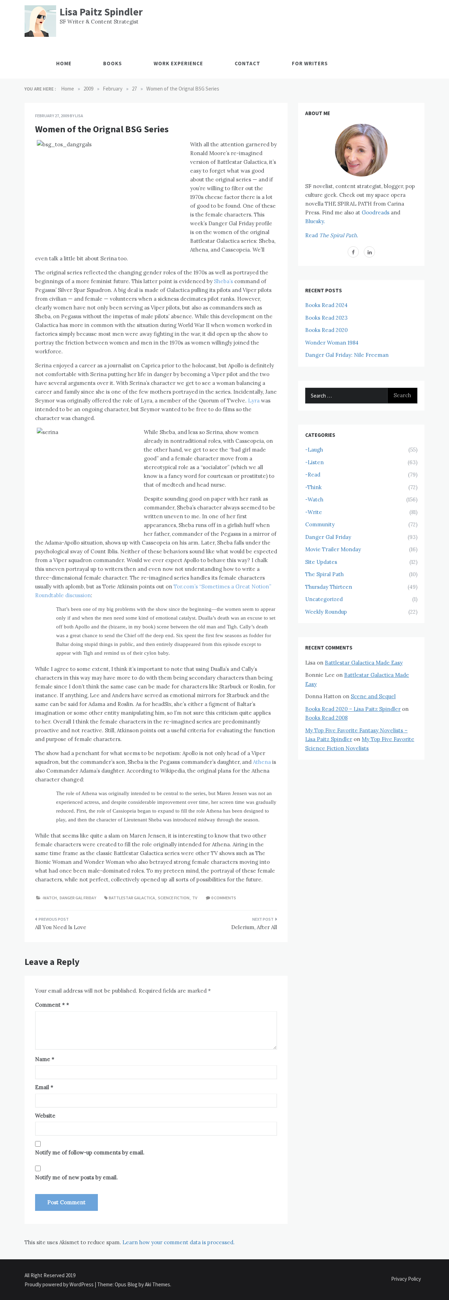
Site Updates (321, 562)
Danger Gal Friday (78, 897)
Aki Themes (157, 1284)
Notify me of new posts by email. (76, 1177)
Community (320, 524)
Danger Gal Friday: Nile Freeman (347, 355)
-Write (313, 512)
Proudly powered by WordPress (60, 1284)
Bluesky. (315, 221)
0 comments (223, 897)
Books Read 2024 (326, 305)
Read (331, 235)
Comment (50, 1004)
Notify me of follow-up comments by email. (90, 1152)
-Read (312, 474)
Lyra (254, 400)
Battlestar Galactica (132, 897)
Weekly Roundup (326, 611)
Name (44, 1059)
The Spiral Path (324, 574)
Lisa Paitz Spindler (101, 11)
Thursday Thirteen (328, 587)
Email (44, 1087)
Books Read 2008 (326, 717)
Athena (262, 762)
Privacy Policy (406, 1278)
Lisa (79, 115)
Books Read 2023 (326, 317)
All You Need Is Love (60, 927)
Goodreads (375, 212)
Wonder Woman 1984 (331, 342)
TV (194, 897)
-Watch (49, 897)
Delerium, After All (254, 927)
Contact (247, 63)
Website (45, 1115)
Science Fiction (173, 897)
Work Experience (178, 63)
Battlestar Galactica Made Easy (364, 662)
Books (112, 63)
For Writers (310, 63)
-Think (313, 487)
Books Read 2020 (326, 330)
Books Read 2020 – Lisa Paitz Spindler (353, 709)
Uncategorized (324, 599)
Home (64, 63)
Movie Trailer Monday (333, 549)
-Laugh (314, 449)
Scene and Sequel (373, 696)
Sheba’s (223, 281)
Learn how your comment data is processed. (178, 1242)
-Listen (314, 462)
